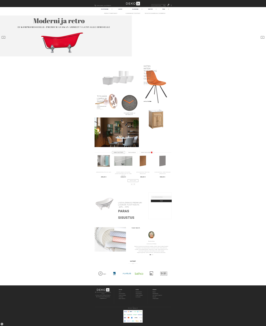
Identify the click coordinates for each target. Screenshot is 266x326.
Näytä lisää (133, 180)
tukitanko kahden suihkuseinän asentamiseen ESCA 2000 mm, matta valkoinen (123, 174)
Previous (3, 37)
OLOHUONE (135, 9)
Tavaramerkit (139, 291)
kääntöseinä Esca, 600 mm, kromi (103, 172)
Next (262, 37)
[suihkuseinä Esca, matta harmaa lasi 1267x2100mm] (162, 161)
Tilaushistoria (122, 293)
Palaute (154, 296)
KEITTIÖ (150, 9)
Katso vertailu (122, 298)
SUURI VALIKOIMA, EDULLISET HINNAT (156, 122)
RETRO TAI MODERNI (156, 120)
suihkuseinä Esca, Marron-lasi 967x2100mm (143, 173)
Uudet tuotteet (139, 295)
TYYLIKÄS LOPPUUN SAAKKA (102, 98)
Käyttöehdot (155, 293)
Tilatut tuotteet (122, 295)
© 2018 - (130, 308)
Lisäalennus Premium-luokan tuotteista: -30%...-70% (130, 205)
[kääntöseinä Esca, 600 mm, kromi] (104, 161)
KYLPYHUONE (104, 9)
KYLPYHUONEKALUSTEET (156, 118)
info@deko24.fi (103, 298)
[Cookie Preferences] (2, 324)
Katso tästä (155, 126)
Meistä (154, 291)
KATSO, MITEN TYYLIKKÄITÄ (150, 68)
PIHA (163, 9)
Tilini (120, 291)
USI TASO (117, 67)
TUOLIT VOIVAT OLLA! (147, 76)
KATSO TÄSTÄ (147, 101)
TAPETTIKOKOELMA (110, 237)
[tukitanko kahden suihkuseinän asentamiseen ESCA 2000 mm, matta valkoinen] (123, 161)
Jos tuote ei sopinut (157, 295)
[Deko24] (133, 3)
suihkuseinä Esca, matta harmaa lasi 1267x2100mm (162, 173)
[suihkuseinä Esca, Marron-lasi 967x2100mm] (143, 161)
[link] (116, 127)
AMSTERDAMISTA (110, 239)
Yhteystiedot (155, 298)
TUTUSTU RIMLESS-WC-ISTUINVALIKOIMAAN (117, 69)
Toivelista (121, 296)
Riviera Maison (110, 241)
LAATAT (120, 9)
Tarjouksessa (139, 293)
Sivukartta (138, 296)
